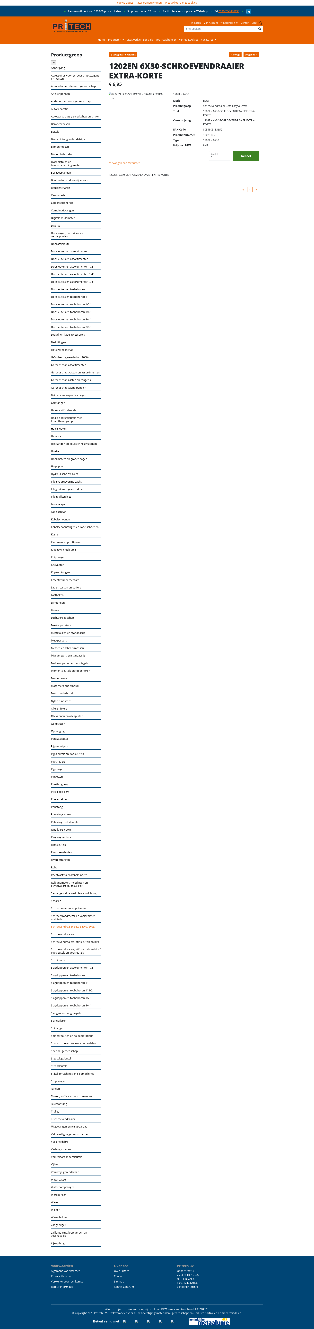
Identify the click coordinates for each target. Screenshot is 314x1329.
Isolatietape (58, 504)
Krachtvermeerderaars (65, 580)
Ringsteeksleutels (61, 852)
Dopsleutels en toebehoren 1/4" (70, 312)
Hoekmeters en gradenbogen (69, 459)
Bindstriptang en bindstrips (68, 139)
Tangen (55, 1088)
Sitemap (119, 1281)
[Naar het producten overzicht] (243, 189)
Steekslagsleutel (61, 1058)
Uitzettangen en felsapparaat (69, 1126)
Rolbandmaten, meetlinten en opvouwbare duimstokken (69, 884)
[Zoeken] (259, 29)
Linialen (56, 610)
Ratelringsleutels (61, 814)
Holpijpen (57, 466)
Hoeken (56, 451)
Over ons (121, 1265)
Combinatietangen (62, 210)
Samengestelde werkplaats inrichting (73, 893)
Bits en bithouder (61, 154)
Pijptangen (57, 769)
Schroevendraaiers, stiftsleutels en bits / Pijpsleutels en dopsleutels (76, 951)
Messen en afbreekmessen (67, 648)
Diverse (55, 225)
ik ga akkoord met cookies (181, 2)
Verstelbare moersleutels (66, 1157)
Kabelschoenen (60, 519)
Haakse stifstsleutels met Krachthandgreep (66, 419)
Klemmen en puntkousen (66, 542)
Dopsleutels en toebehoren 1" (69, 296)
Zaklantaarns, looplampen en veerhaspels (69, 1234)
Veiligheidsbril (59, 1141)
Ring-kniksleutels (61, 829)
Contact (245, 22)
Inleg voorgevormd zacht (66, 481)
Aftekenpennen (60, 93)
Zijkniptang (58, 1243)
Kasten (55, 534)
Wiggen (55, 1209)
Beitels (55, 131)
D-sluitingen (58, 342)
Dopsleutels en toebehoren (68, 289)
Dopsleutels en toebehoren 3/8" (70, 327)
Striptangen (58, 1081)
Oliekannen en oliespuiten (67, 716)
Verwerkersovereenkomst (67, 1281)
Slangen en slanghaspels (66, 1013)
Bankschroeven (60, 124)
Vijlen (54, 1164)
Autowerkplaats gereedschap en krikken (75, 116)
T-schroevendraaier (63, 1119)
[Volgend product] (256, 189)
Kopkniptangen (60, 572)
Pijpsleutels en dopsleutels (67, 754)
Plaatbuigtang (59, 784)
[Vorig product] (250, 189)
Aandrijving (58, 68)
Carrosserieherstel (62, 202)
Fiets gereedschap (62, 349)
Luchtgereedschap (62, 617)
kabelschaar (58, 511)
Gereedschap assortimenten (68, 365)
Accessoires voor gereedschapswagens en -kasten (75, 77)
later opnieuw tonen (149, 2)
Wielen (55, 1202)
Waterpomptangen (63, 1187)
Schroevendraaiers (62, 934)
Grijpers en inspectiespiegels (69, 395)
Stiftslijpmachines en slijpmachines (72, 1073)
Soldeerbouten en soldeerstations (72, 1035)
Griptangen (58, 402)
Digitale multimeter (63, 218)
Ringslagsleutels (61, 837)
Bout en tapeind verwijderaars (69, 180)
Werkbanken (59, 1194)
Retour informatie (62, 1287)
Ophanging (58, 731)
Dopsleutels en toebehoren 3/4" (70, 319)
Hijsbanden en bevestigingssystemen (74, 443)
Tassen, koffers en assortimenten (71, 1096)
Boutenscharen (60, 187)
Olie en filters (59, 708)
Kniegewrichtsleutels (64, 549)
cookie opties (125, 2)
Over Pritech (121, 1271)
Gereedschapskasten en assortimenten (75, 372)
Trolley (55, 1111)
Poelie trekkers (60, 791)
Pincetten (57, 776)
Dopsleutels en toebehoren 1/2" (70, 304)
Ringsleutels (58, 844)
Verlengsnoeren (61, 1149)
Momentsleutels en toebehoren (70, 670)
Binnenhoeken (60, 146)
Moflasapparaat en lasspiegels (69, 663)
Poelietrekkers (60, 799)
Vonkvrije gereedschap (65, 1172)
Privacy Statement (62, 1276)
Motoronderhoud (62, 693)
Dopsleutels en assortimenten (69, 251)
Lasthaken (57, 595)
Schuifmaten (59, 960)
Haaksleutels (59, 428)
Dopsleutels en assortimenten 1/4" (72, 274)
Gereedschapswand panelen (68, 387)
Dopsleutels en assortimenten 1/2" (72, 266)
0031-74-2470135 (228, 11)
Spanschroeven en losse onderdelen (73, 1043)
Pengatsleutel (59, 738)
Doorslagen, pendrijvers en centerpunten (68, 235)
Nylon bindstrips (61, 701)
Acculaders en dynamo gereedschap (73, 86)
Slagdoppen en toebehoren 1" (69, 982)
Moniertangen (60, 678)
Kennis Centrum (124, 1287)
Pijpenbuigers (59, 746)
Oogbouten (58, 723)
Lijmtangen (58, 602)
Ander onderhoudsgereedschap (71, 101)
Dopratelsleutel (60, 244)
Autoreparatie (59, 109)
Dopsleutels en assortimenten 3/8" (72, 281)
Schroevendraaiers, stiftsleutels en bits (75, 941)
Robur (55, 867)
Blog (254, 22)
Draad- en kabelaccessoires (68, 334)
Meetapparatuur (61, 625)
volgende (250, 54)
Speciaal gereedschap (64, 1051)
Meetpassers (59, 640)
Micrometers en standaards (68, 655)
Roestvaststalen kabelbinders (69, 875)
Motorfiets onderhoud (65, 686)
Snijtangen (57, 1028)
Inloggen (196, 22)
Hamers (56, 436)
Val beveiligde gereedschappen (70, 1134)
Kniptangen (58, 557)
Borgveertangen (61, 172)
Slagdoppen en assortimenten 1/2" (72, 967)
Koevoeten (57, 564)
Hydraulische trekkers (64, 474)
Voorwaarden (62, 1265)
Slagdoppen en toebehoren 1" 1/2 (72, 990)
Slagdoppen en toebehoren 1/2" (70, 998)
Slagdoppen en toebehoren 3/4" (70, 1005)
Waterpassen (59, 1179)
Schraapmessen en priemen (68, 908)
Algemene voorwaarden (65, 1271)
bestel (246, 156)
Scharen (56, 901)
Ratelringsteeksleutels (64, 822)
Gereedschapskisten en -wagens (71, 380)
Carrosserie (58, 195)
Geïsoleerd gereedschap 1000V (70, 357)
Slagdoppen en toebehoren (68, 975)
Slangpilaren (58, 1020)
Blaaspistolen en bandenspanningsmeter (66, 163)
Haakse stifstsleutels (63, 410)
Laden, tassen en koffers (66, 587)
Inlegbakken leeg (61, 496)
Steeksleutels (59, 1066)
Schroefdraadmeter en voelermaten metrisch (73, 917)
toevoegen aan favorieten (124, 163)
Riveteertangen (60, 859)
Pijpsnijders (58, 761)
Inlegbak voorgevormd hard (68, 489)
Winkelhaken (59, 1217)
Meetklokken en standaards (68, 632)
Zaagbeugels (59, 1225)
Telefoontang (59, 1103)
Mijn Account (210, 22)
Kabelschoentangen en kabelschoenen (75, 527)
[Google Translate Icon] (261, 24)
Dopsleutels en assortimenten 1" (71, 259)
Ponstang (57, 807)
